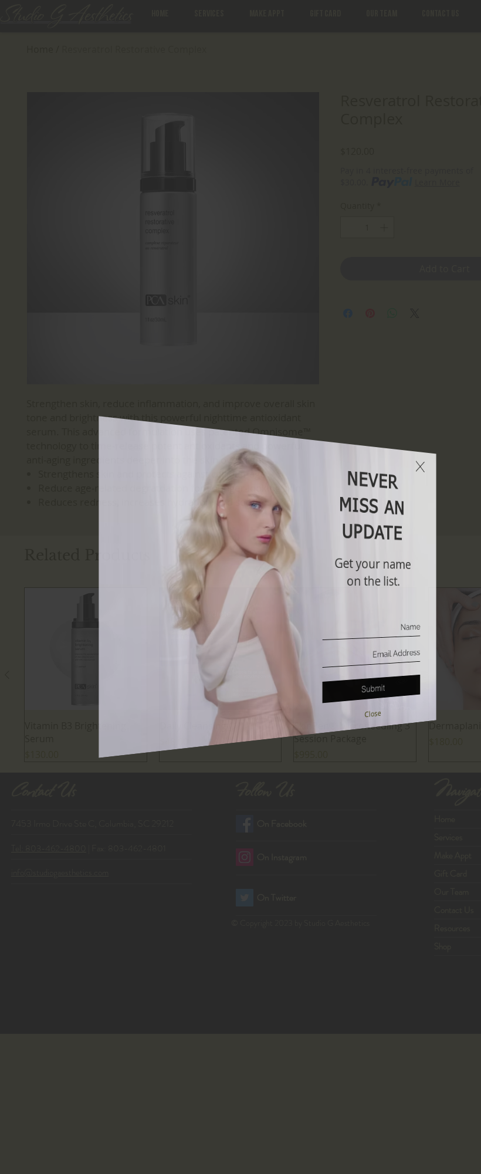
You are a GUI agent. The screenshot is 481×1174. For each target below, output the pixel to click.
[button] (403, 451)
